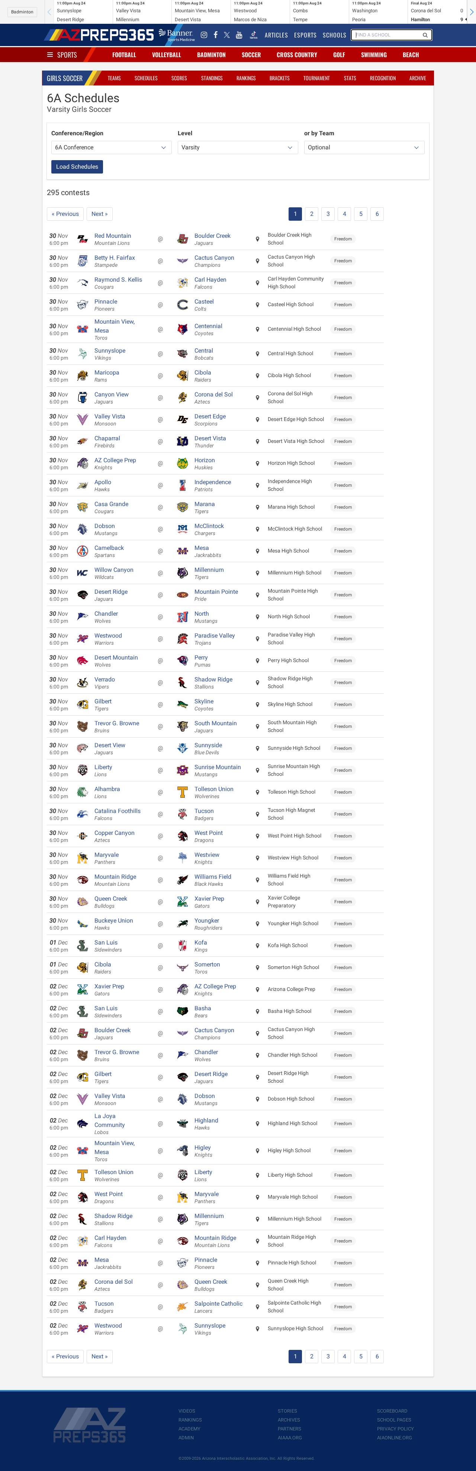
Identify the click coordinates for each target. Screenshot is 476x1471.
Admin (186, 1438)
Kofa (201, 946)
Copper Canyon (114, 836)
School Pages (394, 1420)
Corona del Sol (213, 398)
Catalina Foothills (117, 814)
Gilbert (103, 705)
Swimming (374, 54)
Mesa (207, 551)
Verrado (104, 683)
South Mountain (215, 727)
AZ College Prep (115, 464)
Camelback (109, 551)
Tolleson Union (214, 792)
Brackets (280, 78)
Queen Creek (110, 902)
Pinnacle (105, 305)
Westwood (108, 639)
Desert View (109, 749)
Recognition (383, 78)
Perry (202, 661)
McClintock (209, 529)
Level (185, 133)
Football (124, 54)
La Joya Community (109, 1123)
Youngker (208, 924)
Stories (287, 1411)
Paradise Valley (214, 639)
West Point (208, 836)
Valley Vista (109, 420)
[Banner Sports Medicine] (176, 35)
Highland (206, 1124)
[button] (471, 12)
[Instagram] (204, 35)
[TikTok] (253, 35)
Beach (411, 54)
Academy (189, 1429)
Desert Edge (210, 420)
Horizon (204, 464)
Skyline (203, 705)
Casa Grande (111, 507)
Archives (289, 1420)
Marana (204, 507)
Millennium (209, 573)
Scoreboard (392, 1411)
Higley (203, 1151)
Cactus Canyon (214, 261)
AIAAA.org (290, 1438)
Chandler (106, 617)
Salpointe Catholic (218, 1307)
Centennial (208, 330)
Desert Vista (210, 442)
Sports (67, 54)
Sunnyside (208, 749)
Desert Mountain (116, 661)
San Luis (108, 946)
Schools (335, 34)
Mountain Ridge (115, 880)
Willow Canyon (114, 573)
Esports (305, 34)
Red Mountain (112, 239)
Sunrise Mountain (217, 771)
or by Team (319, 133)
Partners (289, 1429)
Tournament (316, 78)
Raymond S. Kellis (118, 283)
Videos (186, 1411)
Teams (114, 78)
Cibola (202, 376)
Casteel (204, 305)
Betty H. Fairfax (114, 261)
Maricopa (106, 376)
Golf (339, 54)
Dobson (106, 529)
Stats (350, 78)
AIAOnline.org (394, 1438)
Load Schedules (77, 166)
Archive (417, 78)
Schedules (146, 78)
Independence (212, 486)
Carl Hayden (210, 283)
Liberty (103, 771)
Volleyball (166, 54)
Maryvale (106, 858)
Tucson (204, 814)
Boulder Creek (212, 239)
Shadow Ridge (213, 683)
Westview (206, 858)
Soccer (251, 54)
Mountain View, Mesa (114, 329)
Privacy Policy (395, 1429)
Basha (202, 1012)
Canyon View (111, 398)
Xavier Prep (209, 902)
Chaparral (107, 442)
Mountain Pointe (216, 595)
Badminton (22, 11)
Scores (179, 78)
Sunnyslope (109, 354)
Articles (276, 34)
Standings (212, 78)
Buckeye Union (113, 924)
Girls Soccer (65, 78)
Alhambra (107, 792)
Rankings (246, 78)
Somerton (207, 968)
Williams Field (212, 880)
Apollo (102, 486)
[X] (226, 35)
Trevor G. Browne (116, 727)
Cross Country (297, 54)
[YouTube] (239, 35)
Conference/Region (77, 133)
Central (203, 354)
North (206, 617)
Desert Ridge (111, 595)
